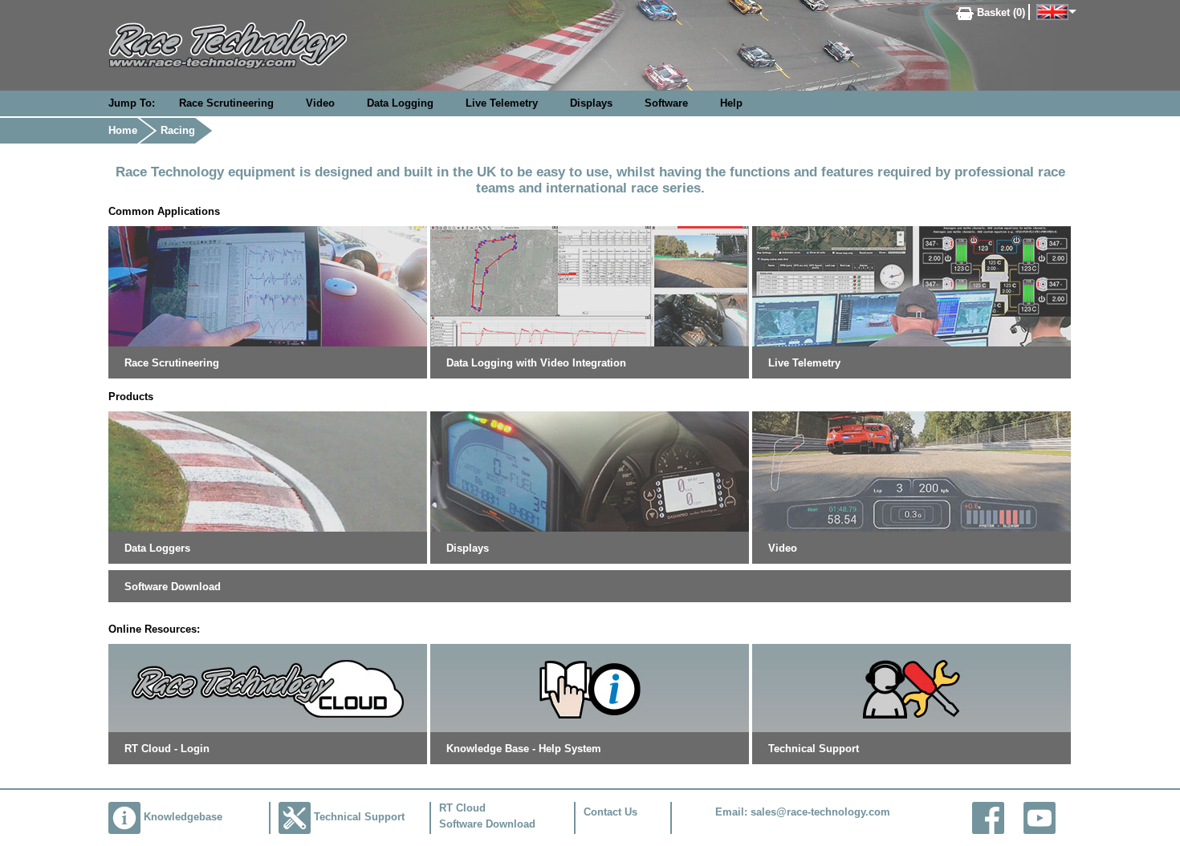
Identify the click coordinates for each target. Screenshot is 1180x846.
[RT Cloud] (267, 687)
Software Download (172, 587)
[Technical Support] (911, 687)
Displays (591, 103)
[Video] (911, 470)
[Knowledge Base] (589, 687)
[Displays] (589, 470)
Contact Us (610, 812)
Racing (178, 130)
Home (122, 130)
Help (731, 103)
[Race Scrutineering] (267, 285)
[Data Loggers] (267, 470)
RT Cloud (462, 808)
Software (666, 103)
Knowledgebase (183, 817)
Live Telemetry (502, 103)
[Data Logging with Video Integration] (589, 285)
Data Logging (400, 103)
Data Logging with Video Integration (536, 363)
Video (320, 103)
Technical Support (813, 749)
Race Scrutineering (226, 103)
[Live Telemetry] (911, 285)
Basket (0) (999, 12)
